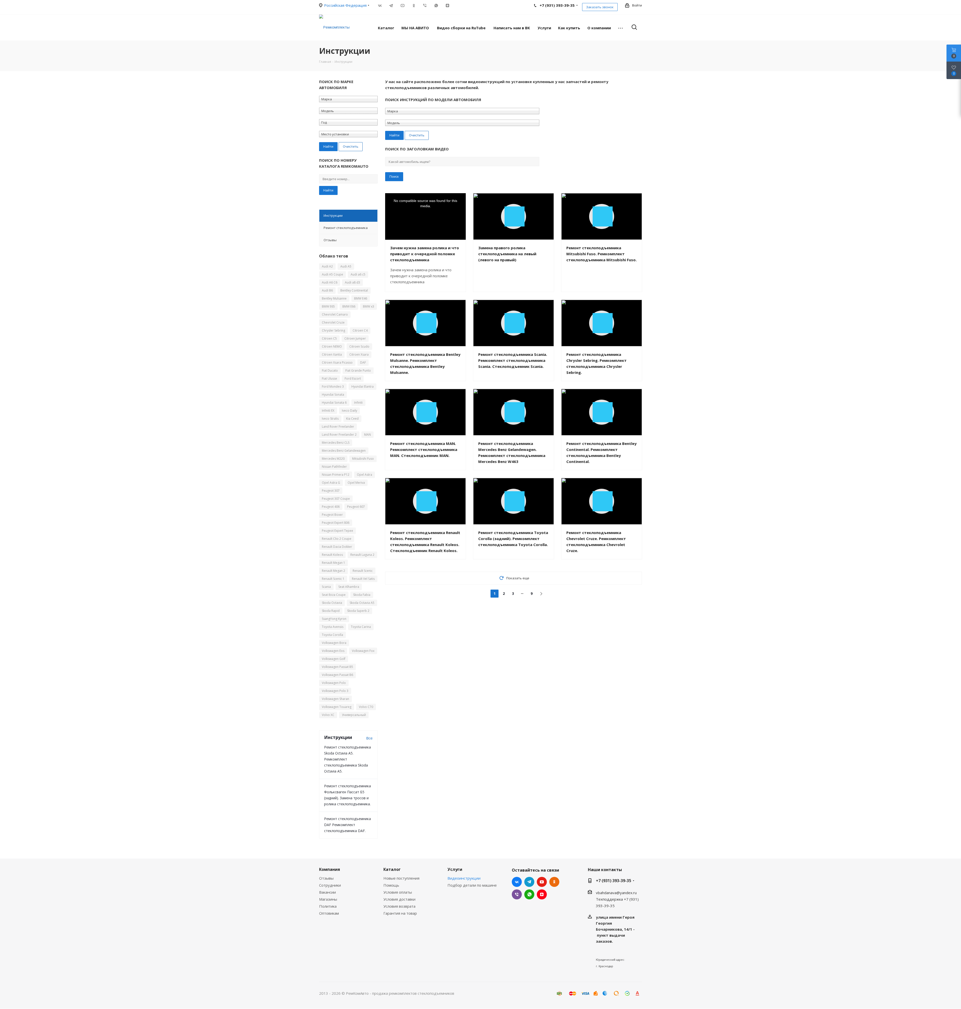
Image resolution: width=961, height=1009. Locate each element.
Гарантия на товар (400, 913)
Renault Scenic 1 (333, 579)
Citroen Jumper (355, 338)
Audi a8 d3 (352, 282)
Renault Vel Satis (363, 579)
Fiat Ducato (330, 370)
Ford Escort (353, 378)
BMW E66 (348, 306)
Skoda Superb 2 (358, 611)
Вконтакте (379, 5)
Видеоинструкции (463, 878)
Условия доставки (399, 899)
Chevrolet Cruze (333, 322)
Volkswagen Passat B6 (337, 675)
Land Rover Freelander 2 (339, 434)
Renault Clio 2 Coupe (336, 539)
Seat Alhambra (348, 587)
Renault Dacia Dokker (337, 547)
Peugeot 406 (331, 506)
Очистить (350, 146)
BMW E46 (360, 298)
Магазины (328, 899)
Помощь (391, 885)
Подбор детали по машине (472, 885)
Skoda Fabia (361, 595)
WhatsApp (436, 5)
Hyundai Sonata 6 (334, 402)
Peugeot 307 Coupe (336, 498)
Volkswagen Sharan (335, 699)
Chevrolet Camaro (335, 314)
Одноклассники (413, 5)
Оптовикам (329, 913)
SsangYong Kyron (334, 619)
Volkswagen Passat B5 (337, 667)
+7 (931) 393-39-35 (613, 880)
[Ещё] (620, 28)
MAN (367, 434)
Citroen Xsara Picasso (337, 362)
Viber (424, 5)
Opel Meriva (356, 482)
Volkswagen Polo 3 (335, 691)
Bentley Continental (354, 290)
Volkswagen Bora (334, 643)
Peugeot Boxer (332, 515)
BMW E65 (328, 306)
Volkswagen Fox (363, 651)
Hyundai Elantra (362, 386)
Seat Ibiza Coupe (334, 595)
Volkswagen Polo (334, 683)
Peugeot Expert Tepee (337, 531)
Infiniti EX (328, 410)
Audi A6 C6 (329, 282)
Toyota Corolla (332, 635)
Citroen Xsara (359, 354)
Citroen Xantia (332, 354)
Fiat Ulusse (329, 378)
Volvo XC (328, 715)
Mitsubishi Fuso (363, 458)
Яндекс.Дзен (447, 5)
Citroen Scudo (359, 346)
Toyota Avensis (332, 627)
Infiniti (358, 402)
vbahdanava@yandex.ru (616, 892)
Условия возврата (399, 906)
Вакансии (327, 892)
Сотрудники (330, 885)
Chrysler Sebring (333, 330)
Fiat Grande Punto (358, 370)
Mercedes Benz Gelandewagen (344, 450)
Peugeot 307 (331, 490)
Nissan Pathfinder (334, 466)
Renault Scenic (363, 571)
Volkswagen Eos (333, 651)
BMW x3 (368, 306)
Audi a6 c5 (358, 274)
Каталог (392, 869)
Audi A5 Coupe (332, 274)
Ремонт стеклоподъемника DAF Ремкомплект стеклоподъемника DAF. (347, 824)
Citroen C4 (360, 330)
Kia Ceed (352, 418)
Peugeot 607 (356, 506)
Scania (326, 587)
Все (369, 737)
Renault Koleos (332, 555)
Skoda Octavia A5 (362, 603)
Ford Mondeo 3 (333, 386)
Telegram (391, 5)
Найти (328, 190)
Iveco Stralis (330, 418)
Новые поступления (401, 878)
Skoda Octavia (332, 603)
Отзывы (326, 878)
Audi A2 (327, 266)
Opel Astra (364, 474)
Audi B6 (327, 290)
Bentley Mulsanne (334, 298)
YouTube (402, 5)
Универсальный (354, 715)
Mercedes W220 (333, 458)
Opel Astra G (331, 482)
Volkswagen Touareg (336, 707)
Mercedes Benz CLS (335, 442)
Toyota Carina (361, 627)
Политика (328, 906)
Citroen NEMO (332, 346)
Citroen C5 (329, 338)
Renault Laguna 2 (362, 555)
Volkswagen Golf (333, 659)
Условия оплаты (397, 892)
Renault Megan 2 (333, 571)
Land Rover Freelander (338, 426)
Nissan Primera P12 (335, 474)
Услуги (454, 869)
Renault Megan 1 (333, 563)
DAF (363, 362)
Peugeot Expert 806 (335, 523)
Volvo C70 (366, 707)
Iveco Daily (349, 410)
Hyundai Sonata (333, 394)
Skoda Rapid (331, 611)
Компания (329, 869)
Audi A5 (345, 266)
